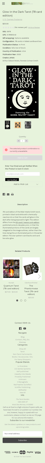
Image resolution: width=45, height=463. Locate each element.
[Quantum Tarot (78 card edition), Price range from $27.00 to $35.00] (11, 269)
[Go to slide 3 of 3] (25, 300)
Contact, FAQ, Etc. (22, 340)
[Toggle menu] (3, 3)
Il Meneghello (22, 382)
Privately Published (22, 377)
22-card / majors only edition (27, 222)
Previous (3, 276)
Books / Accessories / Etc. (22, 357)
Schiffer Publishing (22, 387)
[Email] (8, 194)
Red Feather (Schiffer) (22, 385)
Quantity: (22, 137)
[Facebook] (4, 194)
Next (39, 276)
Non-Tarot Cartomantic (22, 354)
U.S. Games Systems (22, 369)
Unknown (22, 379)
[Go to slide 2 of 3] (21, 300)
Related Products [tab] (22, 251)
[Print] (12, 194)
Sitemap (22, 342)
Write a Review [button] (34, 27)
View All (23, 393)
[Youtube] (24, 328)
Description (22, 204)
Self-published (22, 371)
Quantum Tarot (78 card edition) (11, 287)
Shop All (22, 349)
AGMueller (22, 390)
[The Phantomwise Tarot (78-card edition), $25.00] (31, 269)
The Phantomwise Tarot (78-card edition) (31, 290)
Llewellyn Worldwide (22, 374)
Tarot (22, 351)
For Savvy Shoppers (22, 359)
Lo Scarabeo (23, 366)
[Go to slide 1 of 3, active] (17, 300)
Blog (22, 337)
